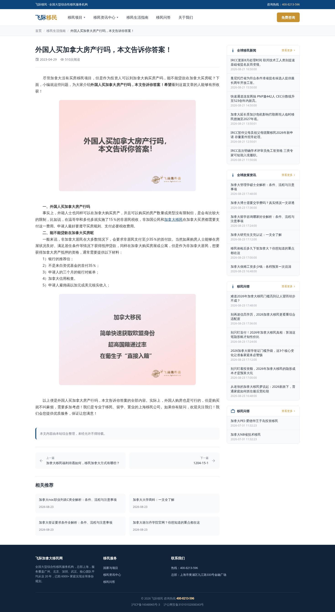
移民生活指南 (137, 17)
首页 (38, 30)
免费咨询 (288, 17)
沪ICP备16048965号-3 (145, 604)
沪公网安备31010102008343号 (184, 604)
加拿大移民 (173, 219)
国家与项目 (110, 568)
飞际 (46, 17)
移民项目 (77, 17)
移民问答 (163, 17)
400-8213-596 (291, 4)
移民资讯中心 (106, 17)
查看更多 (287, 50)
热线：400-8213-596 (184, 568)
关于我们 (185, 17)
